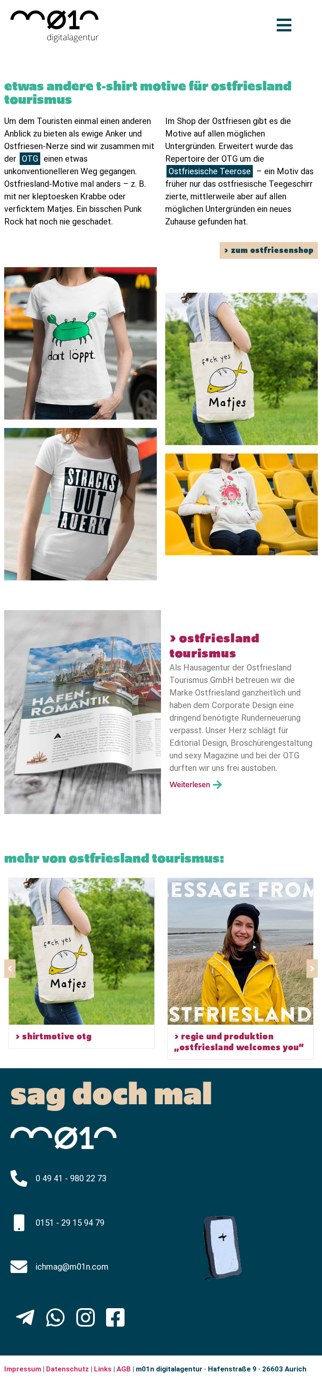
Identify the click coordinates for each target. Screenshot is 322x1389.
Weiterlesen (191, 784)
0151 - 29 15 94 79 (70, 1223)
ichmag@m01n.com (72, 1267)
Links (103, 1369)
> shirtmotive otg (53, 1036)
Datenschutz (66, 1369)
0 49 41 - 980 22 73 (71, 1178)
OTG (30, 159)
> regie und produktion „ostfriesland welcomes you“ (239, 1042)
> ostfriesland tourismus (214, 646)
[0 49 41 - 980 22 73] (18, 1178)
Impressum (22, 1369)
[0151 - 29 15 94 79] (18, 1222)
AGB (124, 1369)
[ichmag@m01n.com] (18, 1266)
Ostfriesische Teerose (210, 171)
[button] (312, 968)
